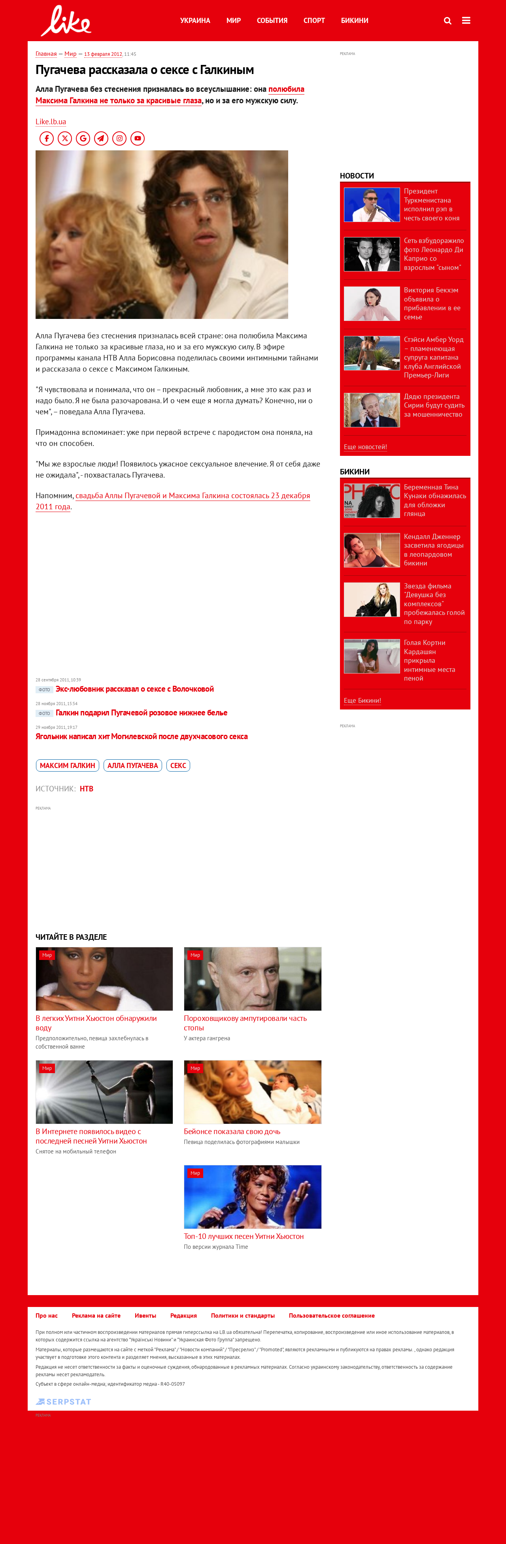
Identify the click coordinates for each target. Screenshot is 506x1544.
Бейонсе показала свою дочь (232, 1131)
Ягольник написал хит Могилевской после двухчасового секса (141, 736)
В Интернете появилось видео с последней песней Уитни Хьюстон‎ (91, 1136)
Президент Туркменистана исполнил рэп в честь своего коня (432, 204)
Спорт (314, 20)
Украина (195, 20)
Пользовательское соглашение (332, 1315)
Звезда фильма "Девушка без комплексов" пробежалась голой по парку (434, 603)
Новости (357, 176)
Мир (234, 20)
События (272, 20)
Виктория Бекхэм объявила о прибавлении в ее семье (432, 303)
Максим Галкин (67, 765)
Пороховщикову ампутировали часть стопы (245, 1023)
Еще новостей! (365, 446)
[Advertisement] (179, 868)
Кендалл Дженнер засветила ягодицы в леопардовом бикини (434, 550)
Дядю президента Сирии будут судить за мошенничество (434, 405)
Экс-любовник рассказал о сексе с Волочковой (126, 688)
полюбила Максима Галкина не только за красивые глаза (170, 94)
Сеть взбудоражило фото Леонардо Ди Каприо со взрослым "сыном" (434, 254)
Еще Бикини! (362, 700)
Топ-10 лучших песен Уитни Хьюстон (244, 1236)
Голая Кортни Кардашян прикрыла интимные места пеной (429, 660)
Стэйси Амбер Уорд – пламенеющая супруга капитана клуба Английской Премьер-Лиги (434, 357)
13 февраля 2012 (103, 54)
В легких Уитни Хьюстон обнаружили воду (96, 1023)
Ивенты (145, 1315)
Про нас (47, 1315)
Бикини (354, 20)
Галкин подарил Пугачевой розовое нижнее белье (133, 712)
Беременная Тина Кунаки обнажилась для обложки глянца (435, 500)
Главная (46, 53)
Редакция (183, 1315)
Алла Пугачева (133, 765)
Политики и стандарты (243, 1315)
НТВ (86, 788)
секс (178, 765)
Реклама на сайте (96, 1315)
